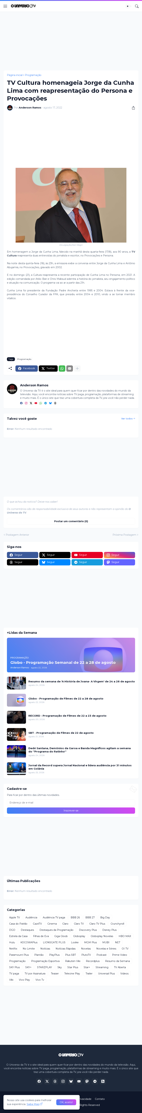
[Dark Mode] (129, 6)
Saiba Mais (33, 1104)
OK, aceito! (66, 1102)
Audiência (31, 917)
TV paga (14, 973)
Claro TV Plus (97, 923)
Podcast (101, 954)
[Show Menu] (5, 6)
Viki (11, 979)
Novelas (86, 948)
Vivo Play (24, 979)
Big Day (105, 917)
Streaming (102, 967)
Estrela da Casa (18, 936)
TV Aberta (120, 967)
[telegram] (45, 403)
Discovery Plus (88, 930)
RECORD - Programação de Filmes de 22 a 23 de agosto (67, 715)
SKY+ (28, 967)
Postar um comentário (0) (71, 521)
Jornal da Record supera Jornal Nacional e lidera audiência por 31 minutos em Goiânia (80, 767)
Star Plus (72, 967)
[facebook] (21, 403)
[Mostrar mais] (77, 368)
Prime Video (119, 954)
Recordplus (93, 961)
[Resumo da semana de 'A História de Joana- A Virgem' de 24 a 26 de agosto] (16, 683)
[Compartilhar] (132, 108)
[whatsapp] (40, 403)
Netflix (13, 948)
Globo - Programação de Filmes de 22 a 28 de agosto (65, 698)
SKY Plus (14, 967)
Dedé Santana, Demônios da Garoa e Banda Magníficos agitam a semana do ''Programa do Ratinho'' (79, 750)
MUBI (105, 942)
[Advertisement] (71, 41)
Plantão (39, 954)
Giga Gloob (61, 936)
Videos (124, 973)
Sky (59, 967)
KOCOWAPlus (28, 942)
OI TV (125, 948)
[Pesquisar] (137, 6)
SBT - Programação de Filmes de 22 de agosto (61, 732)
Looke (75, 942)
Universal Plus (106, 973)
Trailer (89, 973)
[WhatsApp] (62, 368)
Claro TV (79, 923)
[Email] (69, 368)
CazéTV (37, 923)
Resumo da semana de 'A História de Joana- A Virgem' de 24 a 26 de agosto (81, 681)
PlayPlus (54, 954)
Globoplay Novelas (102, 936)
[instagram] (26, 403)
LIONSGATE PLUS (54, 942)
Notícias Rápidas (66, 948)
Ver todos (127, 418)
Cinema (52, 923)
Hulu (12, 942)
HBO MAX (125, 936)
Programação (33, 75)
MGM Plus (90, 942)
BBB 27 (90, 917)
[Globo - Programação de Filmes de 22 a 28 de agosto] (16, 700)
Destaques (27, 930)
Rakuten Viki (72, 961)
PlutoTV (86, 954)
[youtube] (36, 403)
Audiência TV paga (54, 917)
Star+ (87, 967)
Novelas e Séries (106, 948)
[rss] (103, 1081)
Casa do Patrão (18, 923)
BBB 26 (75, 917)
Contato (100, 1099)
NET (117, 942)
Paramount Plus (19, 954)
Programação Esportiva (45, 961)
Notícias (45, 948)
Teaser (55, 973)
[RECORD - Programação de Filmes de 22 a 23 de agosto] (16, 717)
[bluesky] (50, 403)
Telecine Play (72, 973)
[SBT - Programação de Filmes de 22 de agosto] (16, 734)
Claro (65, 923)
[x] (47, 1081)
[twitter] (31, 403)
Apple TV (14, 917)
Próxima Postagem (124, 534)
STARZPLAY (44, 967)
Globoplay (79, 936)
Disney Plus (109, 930)
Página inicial (15, 75)
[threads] (55, 403)
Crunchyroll (117, 923)
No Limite (29, 948)
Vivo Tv (40, 979)
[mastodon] (87, 1081)
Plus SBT (70, 954)
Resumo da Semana (117, 961)
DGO (12, 930)
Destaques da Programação (56, 930)
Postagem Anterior (17, 534)
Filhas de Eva (41, 936)
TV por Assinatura (35, 973)
